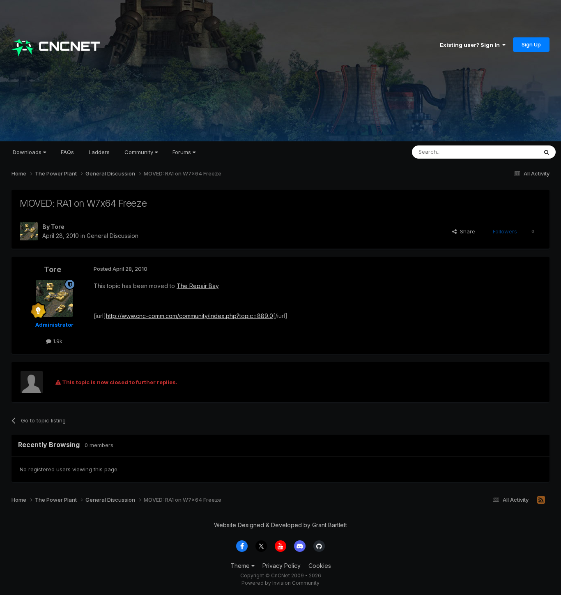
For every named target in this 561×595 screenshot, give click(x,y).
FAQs (67, 152)
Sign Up (531, 44)
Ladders (99, 152)
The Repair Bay (197, 285)
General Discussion (112, 235)
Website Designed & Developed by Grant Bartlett (280, 524)
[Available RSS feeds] (541, 500)
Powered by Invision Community (280, 583)
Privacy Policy (281, 565)
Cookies (319, 565)
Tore (57, 226)
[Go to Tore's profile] (29, 231)
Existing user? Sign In (471, 45)
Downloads (28, 152)
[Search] (547, 152)
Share (466, 231)
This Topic (514, 152)
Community (139, 152)
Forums (182, 152)
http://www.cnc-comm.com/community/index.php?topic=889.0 (189, 315)
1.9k (56, 341)
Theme (240, 565)
